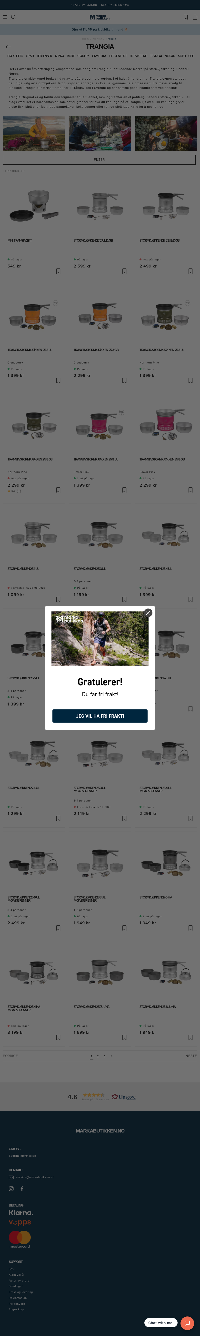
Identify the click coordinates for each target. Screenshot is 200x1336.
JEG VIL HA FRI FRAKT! (100, 716)
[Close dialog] (148, 613)
